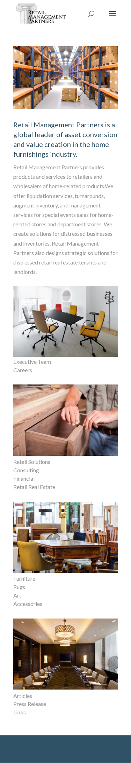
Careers (22, 370)
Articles (22, 695)
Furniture (24, 578)
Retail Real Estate (34, 486)
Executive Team (32, 361)
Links (19, 712)
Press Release (29, 703)
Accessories (27, 603)
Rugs (19, 587)
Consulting (26, 470)
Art (17, 595)
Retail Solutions (31, 461)
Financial (24, 478)
